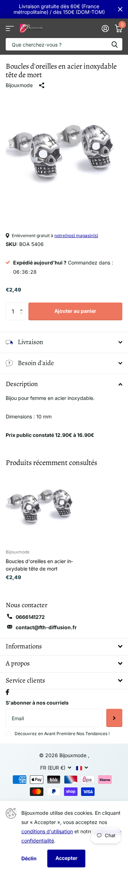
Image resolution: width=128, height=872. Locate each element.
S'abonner (114, 718)
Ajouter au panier (75, 311)
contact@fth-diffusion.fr (46, 627)
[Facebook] (7, 692)
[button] (23, 305)
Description (22, 384)
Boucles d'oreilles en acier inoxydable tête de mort (39, 565)
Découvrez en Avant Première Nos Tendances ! (62, 733)
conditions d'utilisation (47, 831)
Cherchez (114, 44)
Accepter (66, 858)
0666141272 (30, 617)
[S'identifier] (105, 28)
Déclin (29, 858)
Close (120, 9)
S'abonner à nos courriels (37, 703)
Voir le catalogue (10, 28)
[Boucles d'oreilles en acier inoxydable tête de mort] (42, 507)
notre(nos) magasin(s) (76, 235)
